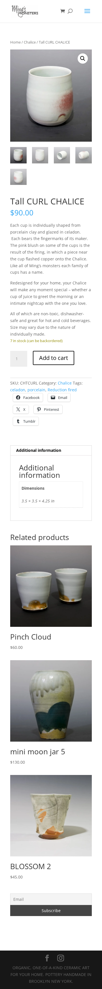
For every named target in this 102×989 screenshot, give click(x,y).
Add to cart (53, 358)
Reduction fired (62, 389)
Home (15, 42)
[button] (83, 58)
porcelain (36, 389)
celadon (17, 389)
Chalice (30, 42)
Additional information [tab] (38, 450)
